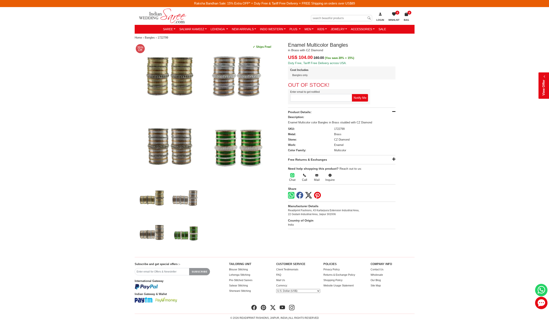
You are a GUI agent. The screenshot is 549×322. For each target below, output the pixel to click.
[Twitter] (308, 195)
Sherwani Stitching (240, 290)
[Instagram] (291, 308)
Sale (382, 29)
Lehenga (218, 29)
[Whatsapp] (291, 195)
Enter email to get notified (305, 91)
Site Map (376, 285)
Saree (168, 29)
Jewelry (338, 29)
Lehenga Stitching (239, 274)
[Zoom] (204, 111)
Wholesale (377, 274)
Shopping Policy (332, 280)
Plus (294, 29)
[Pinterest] (317, 195)
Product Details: (300, 112)
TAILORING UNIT (240, 264)
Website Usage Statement (338, 285)
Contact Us (377, 269)
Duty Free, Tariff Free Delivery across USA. (317, 63)
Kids (320, 29)
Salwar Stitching (238, 285)
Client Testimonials (287, 269)
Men (308, 29)
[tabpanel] (204, 111)
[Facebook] (299, 195)
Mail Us (280, 280)
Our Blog (376, 280)
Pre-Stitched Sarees (240, 280)
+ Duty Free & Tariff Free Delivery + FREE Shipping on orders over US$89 (303, 3)
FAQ (278, 274)
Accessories (361, 29)
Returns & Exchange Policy (339, 274)
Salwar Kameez (191, 29)
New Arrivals (243, 29)
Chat (292, 179)
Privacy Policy (331, 269)
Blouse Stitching (238, 269)
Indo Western (271, 29)
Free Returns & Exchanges (307, 159)
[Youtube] (282, 308)
